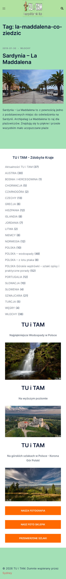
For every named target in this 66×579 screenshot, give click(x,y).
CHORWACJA (13, 185)
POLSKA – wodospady (19, 253)
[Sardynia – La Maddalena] (33, 86)
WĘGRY (10, 308)
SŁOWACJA (12, 283)
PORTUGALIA (13, 277)
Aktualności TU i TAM (19, 166)
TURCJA (10, 301)
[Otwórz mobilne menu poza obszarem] (4, 8)
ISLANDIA (11, 216)
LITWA (9, 229)
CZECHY (10, 198)
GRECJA (10, 204)
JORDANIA (12, 222)
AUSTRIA (11, 173)
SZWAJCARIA (13, 295)
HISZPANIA (12, 210)
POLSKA (10, 247)
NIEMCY (10, 235)
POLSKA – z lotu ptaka (19, 260)
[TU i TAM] (33, 8)
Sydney (7, 573)
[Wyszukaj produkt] (62, 8)
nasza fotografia (33, 510)
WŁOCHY (25, 48)
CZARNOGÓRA (14, 191)
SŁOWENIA (12, 289)
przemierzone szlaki (33, 538)
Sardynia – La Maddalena (20, 58)
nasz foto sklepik (33, 524)
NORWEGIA (12, 241)
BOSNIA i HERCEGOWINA (21, 179)
